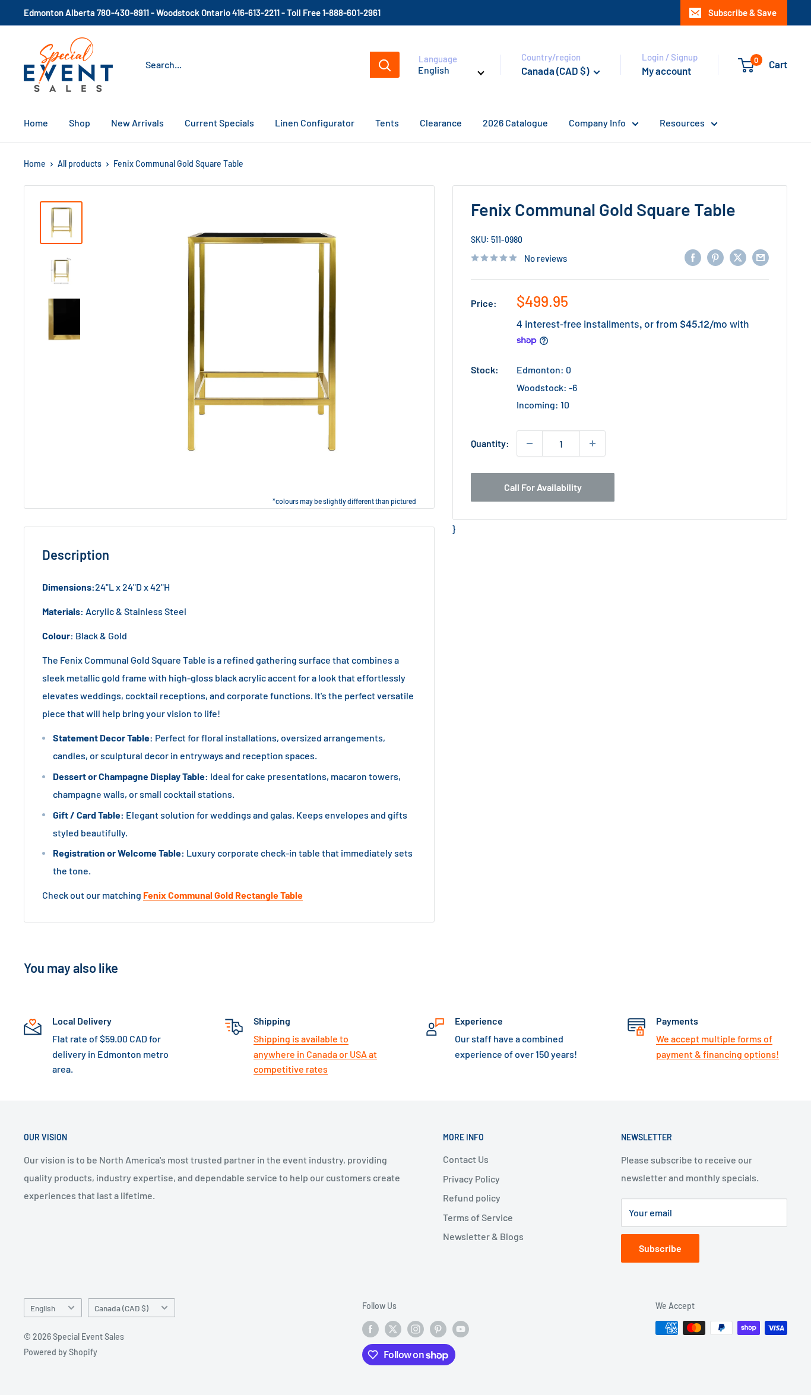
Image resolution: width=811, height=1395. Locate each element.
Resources (682, 122)
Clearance (441, 122)
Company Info (597, 122)
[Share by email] (760, 257)
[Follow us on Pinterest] (438, 1329)
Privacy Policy (471, 1178)
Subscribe (660, 1248)
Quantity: (490, 443)
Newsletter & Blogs (483, 1236)
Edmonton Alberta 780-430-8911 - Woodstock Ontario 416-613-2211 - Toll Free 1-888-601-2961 (202, 12)
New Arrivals (137, 122)
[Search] (385, 65)
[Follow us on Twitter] (393, 1329)
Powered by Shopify (60, 1352)
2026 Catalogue (515, 122)
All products (80, 163)
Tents (387, 122)
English (42, 1308)
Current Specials (219, 122)
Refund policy (471, 1197)
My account (666, 71)
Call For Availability (543, 487)
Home (36, 122)
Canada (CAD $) (121, 1308)
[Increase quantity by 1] (592, 443)
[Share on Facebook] (693, 257)
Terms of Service (478, 1217)
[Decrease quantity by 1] (529, 443)
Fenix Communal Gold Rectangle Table (223, 895)
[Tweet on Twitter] (738, 257)
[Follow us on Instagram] (415, 1329)
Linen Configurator (314, 122)
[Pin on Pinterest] (715, 257)
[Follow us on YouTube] (460, 1329)
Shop (79, 122)
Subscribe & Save (742, 12)
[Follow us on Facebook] (370, 1329)
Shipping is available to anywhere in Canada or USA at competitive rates (315, 1053)
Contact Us (466, 1159)
